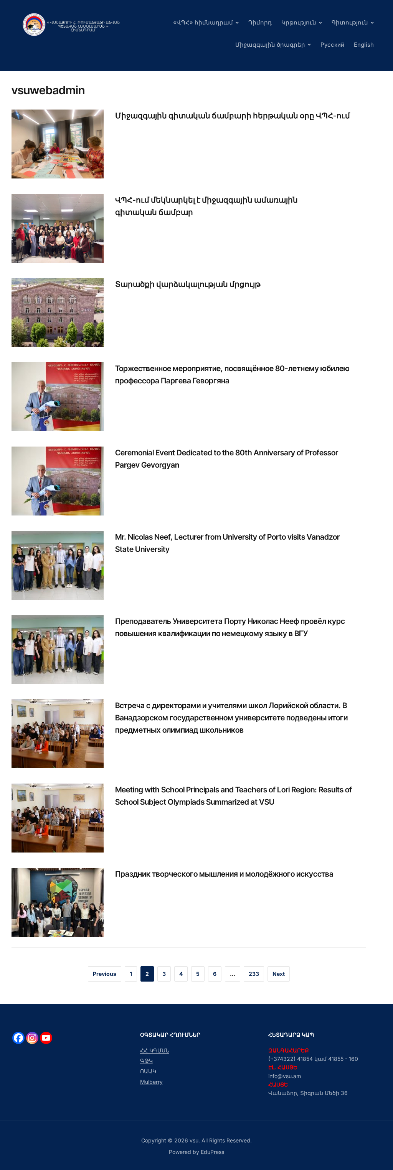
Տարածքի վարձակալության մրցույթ (188, 284)
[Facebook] (18, 1038)
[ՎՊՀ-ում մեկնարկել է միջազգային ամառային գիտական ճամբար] (58, 227)
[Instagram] (32, 1038)
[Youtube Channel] (46, 1038)
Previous (104, 973)
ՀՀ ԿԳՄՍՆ (154, 1050)
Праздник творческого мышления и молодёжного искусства (224, 874)
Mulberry (151, 1081)
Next (278, 973)
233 (254, 973)
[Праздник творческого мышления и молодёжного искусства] (58, 901)
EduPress (212, 1152)
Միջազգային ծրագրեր (270, 44)
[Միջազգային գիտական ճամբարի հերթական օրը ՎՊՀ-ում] (58, 143)
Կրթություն (298, 22)
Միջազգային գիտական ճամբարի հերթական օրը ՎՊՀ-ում (232, 115)
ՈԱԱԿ (148, 1071)
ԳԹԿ (146, 1060)
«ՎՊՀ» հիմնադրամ (203, 22)
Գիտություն (350, 22)
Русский (332, 44)
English (364, 44)
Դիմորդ (260, 22)
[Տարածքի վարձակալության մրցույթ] (58, 312)
